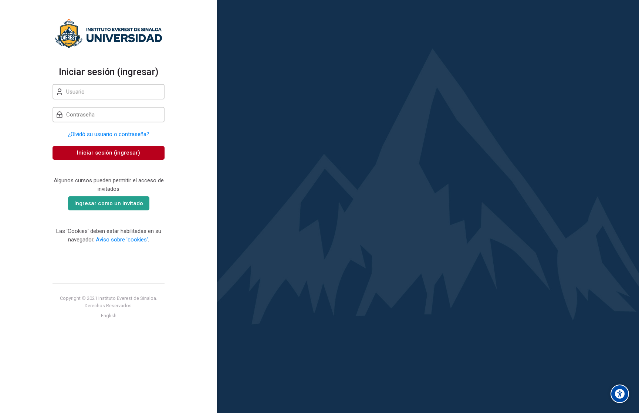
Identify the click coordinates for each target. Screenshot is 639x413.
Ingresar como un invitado (108, 203)
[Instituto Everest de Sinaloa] (109, 33)
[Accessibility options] (620, 394)
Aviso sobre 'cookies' (122, 239)
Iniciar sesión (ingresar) (108, 152)
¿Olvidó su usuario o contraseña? (108, 134)
